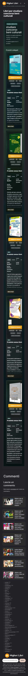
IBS (16, 81)
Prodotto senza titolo (14, 93)
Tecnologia (7, 649)
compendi (7, 599)
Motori (6, 633)
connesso (13, 489)
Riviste (6, 639)
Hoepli (20, 81)
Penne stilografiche (9, 635)
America (7, 583)
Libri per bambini (8, 625)
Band (6, 590)
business (7, 593)
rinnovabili (7, 638)
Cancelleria (7, 598)
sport (6, 647)
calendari (7, 596)
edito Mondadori (8, 607)
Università (7, 651)
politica (6, 636)
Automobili (7, 587)
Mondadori (13, 83)
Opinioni (17, 97)
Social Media (8, 646)
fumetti (6, 615)
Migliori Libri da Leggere (10, 631)
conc (6, 601)
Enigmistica (7, 612)
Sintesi (9, 98)
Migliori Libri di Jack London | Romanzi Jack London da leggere (19, 502)
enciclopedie (8, 609)
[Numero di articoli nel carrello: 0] (24, 3)
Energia (6, 611)
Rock (6, 641)
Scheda (13, 98)
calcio (6, 595)
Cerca (22, 660)
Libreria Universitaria (15, 86)
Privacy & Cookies (15, 667)
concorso (7, 603)
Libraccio (19, 83)
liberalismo (7, 623)
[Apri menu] (20, 3)
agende (6, 582)
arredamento (8, 585)
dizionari (7, 606)
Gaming (6, 617)
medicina (7, 630)
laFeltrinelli (11, 81)
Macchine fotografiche (10, 627)
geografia (7, 619)
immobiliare (7, 622)
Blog (6, 591)
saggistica (7, 643)
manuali (6, 628)
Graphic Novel (8, 620)
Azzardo (7, 588)
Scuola (6, 644)
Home (4, 6)
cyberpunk (7, 604)
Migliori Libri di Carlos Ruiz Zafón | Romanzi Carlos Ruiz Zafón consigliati (19, 514)
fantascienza (8, 614)
